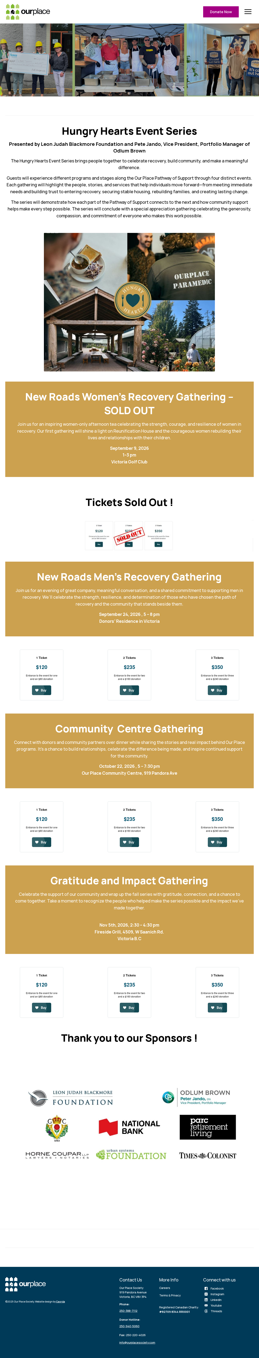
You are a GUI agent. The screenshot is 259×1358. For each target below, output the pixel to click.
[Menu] (248, 12)
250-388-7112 (128, 1311)
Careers (164, 1288)
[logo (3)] (28, 11)
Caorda (60, 1301)
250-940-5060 (129, 1326)
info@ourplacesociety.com (137, 1342)
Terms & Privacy (170, 1295)
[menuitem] (248, 12)
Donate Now (221, 11)
